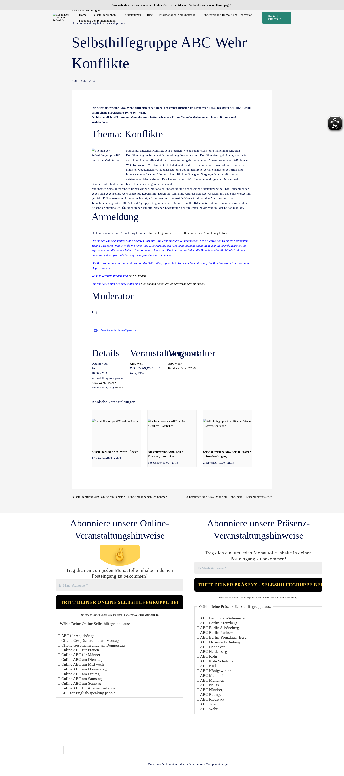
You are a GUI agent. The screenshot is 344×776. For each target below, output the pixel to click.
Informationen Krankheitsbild (177, 14)
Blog (150, 14)
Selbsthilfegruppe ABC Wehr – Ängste (115, 451)
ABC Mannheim (213, 675)
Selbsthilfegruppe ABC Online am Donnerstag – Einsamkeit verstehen (228, 496)
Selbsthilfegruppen (104, 14)
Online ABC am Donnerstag (83, 669)
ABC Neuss (209, 685)
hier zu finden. (138, 275)
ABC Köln (208, 656)
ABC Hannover (212, 647)
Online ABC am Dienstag (81, 659)
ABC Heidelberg (213, 651)
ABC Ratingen (211, 694)
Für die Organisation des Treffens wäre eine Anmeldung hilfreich (189, 233)
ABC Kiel (207, 666)
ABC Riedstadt (211, 699)
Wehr (119, 387)
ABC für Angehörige (77, 635)
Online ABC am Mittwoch (82, 664)
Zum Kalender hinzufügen (116, 330)
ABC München (211, 680)
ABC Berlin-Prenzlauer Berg (223, 637)
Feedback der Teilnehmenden (97, 20)
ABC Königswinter (215, 670)
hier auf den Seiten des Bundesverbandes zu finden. (173, 283)
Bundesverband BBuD (182, 368)
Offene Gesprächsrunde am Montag (89, 640)
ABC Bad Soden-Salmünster (222, 618)
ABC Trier (208, 704)
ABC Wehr (98, 382)
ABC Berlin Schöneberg (219, 627)
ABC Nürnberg (211, 689)
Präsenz (111, 382)
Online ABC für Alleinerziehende (87, 688)
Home (83, 14)
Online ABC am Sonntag (80, 683)
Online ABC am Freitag (80, 674)
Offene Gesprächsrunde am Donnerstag (92, 645)
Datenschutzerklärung (146, 614)
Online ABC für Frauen (79, 650)
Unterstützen (133, 14)
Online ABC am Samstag (81, 678)
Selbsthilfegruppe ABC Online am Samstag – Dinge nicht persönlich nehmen (119, 496)
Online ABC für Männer (80, 654)
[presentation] (116, 428)
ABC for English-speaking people (88, 693)
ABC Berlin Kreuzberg (218, 623)
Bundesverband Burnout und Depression (227, 14)
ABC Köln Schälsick (216, 661)
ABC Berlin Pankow (216, 632)
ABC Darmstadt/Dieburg (219, 642)
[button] (276, 18)
